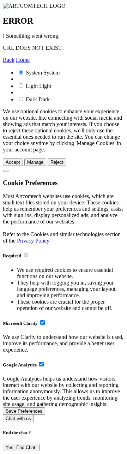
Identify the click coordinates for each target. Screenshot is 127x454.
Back (8, 60)
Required (12, 255)
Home (23, 60)
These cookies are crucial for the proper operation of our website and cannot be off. (65, 305)
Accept (13, 162)
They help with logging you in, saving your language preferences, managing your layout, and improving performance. (67, 289)
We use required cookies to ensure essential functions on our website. (65, 273)
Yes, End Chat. (21, 447)
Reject (57, 162)
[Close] (5, 171)
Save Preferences (24, 411)
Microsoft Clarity (20, 323)
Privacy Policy (33, 241)
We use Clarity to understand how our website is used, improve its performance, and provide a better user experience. (63, 343)
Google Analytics (20, 365)
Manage (35, 162)
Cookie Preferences (30, 182)
